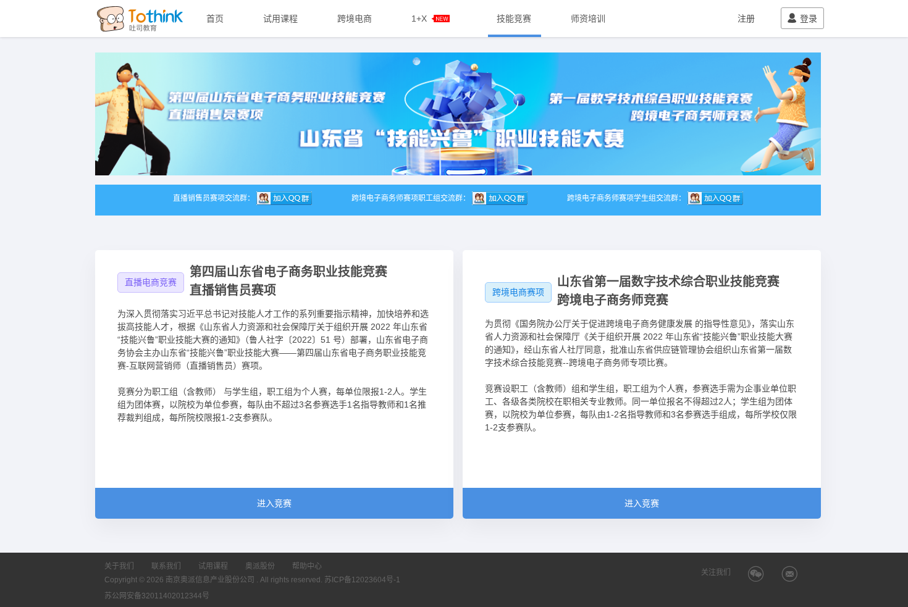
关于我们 (119, 566)
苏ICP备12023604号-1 (362, 580)
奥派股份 (260, 566)
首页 (215, 18)
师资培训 (588, 18)
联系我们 (166, 566)
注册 (746, 18)
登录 (808, 18)
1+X (419, 18)
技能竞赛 (514, 18)
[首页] (141, 19)
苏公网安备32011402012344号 (156, 596)
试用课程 (280, 18)
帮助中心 (307, 566)
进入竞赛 (274, 503)
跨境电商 (354, 18)
